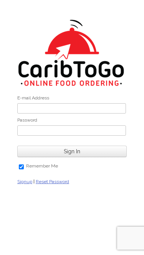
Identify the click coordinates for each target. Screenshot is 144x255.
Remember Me (42, 166)
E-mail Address (33, 98)
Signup (24, 181)
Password (27, 120)
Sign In (72, 151)
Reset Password (52, 181)
